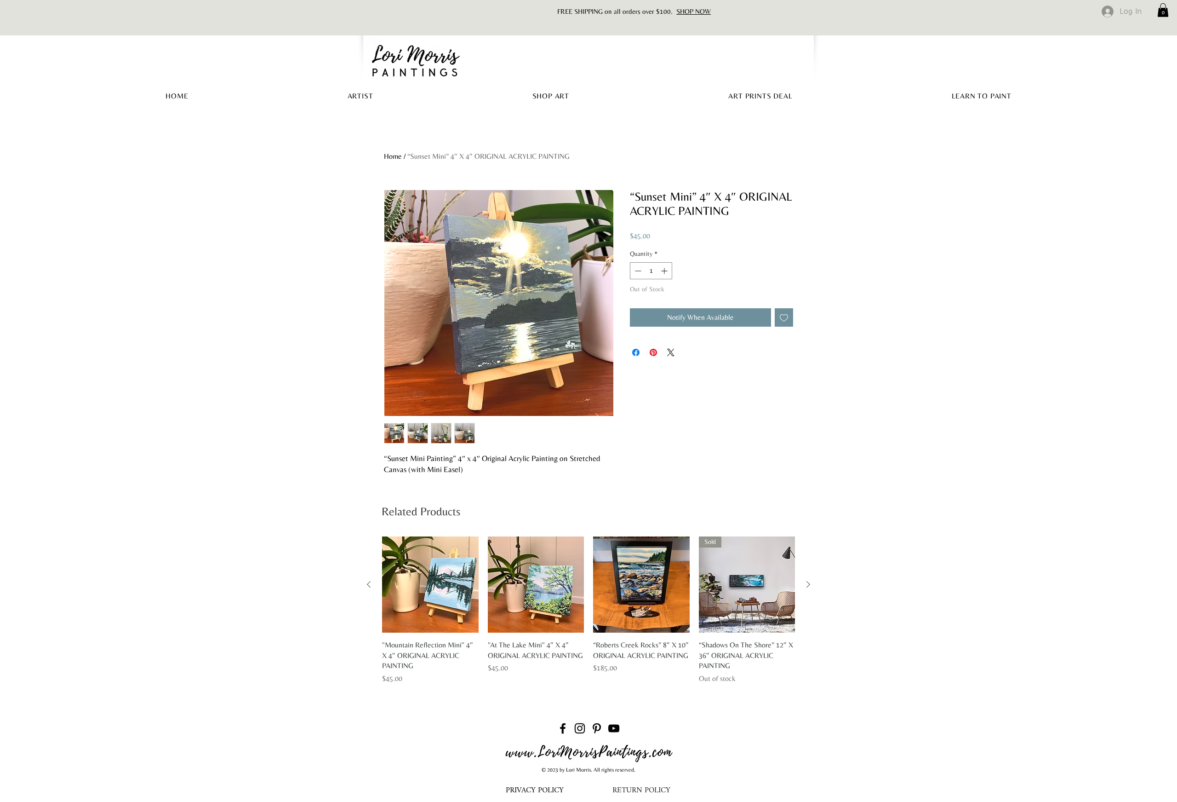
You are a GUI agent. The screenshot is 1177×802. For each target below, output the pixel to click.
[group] (588, 610)
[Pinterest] (597, 728)
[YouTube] (614, 728)
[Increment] (665, 271)
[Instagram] (580, 728)
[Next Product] (808, 584)
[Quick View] (430, 585)
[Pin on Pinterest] (653, 352)
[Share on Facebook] (635, 352)
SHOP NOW (693, 11)
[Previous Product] (368, 584)
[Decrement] (637, 271)
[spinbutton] (651, 271)
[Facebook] (563, 728)
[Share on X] (670, 352)
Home (393, 156)
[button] (1163, 10)
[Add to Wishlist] (784, 317)
